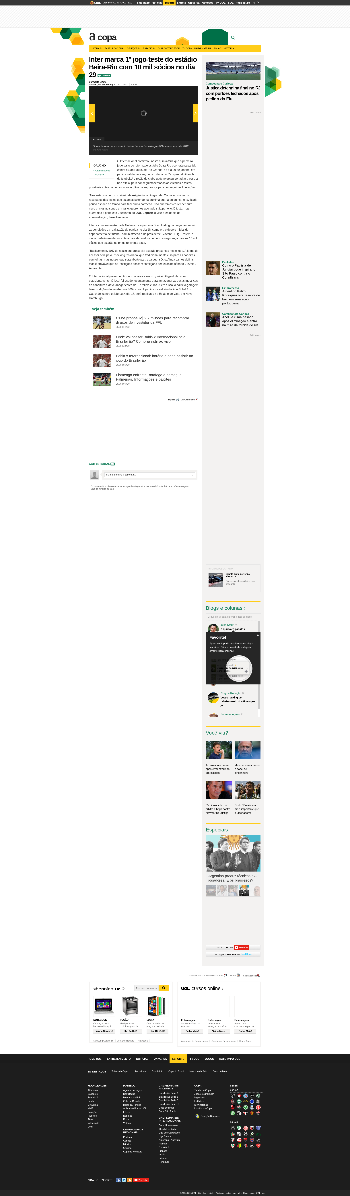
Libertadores (139, 1071)
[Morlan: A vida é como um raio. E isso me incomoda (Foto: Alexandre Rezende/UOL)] (255, 895)
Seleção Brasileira (210, 1116)
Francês (163, 1151)
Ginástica (93, 1104)
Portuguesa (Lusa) (233, 1146)
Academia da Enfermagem (194, 1041)
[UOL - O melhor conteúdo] (94, 4)
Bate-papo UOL (229, 1058)
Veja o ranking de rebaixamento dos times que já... (238, 701)
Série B (234, 1122)
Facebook (119, 1180)
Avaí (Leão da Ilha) (258, 1128)
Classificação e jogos (102, 172)
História (229, 48)
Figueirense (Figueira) (258, 1101)
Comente (105, 76)
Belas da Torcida (132, 1104)
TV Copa (187, 48)
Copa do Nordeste (132, 1151)
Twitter (124, 1180)
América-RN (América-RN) (245, 1128)
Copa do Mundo (221, 1071)
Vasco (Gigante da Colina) (252, 1146)
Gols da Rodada (131, 1101)
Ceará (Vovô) (245, 1134)
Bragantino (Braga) (239, 1134)
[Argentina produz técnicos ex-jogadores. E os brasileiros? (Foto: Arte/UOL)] (244, 895)
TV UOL (220, 2)
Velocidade (93, 1123)
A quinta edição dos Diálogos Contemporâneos (237, 630)
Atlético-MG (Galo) (233, 1096)
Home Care (245, 1041)
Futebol (92, 1101)
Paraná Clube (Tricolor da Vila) (252, 1140)
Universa (193, 2)
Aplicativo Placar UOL (135, 1108)
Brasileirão (157, 1071)
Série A (234, 1090)
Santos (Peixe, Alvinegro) (239, 1113)
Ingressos (199, 1097)
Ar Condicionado (125, 1041)
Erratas (233, 975)
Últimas (96, 48)
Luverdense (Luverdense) (252, 1134)
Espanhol (164, 1147)
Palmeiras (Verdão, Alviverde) (233, 1113)
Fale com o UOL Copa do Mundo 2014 (206, 975)
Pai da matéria (202, 48)
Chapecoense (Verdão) (258, 1096)
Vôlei (90, 1126)
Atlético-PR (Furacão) (239, 1096)
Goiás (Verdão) (245, 1107)
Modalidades (97, 1085)
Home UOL (95, 1058)
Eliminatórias (201, 1104)
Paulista (127, 1137)
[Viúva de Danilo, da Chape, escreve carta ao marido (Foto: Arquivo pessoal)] (233, 895)
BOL (231, 2)
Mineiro (127, 1144)
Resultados (129, 1094)
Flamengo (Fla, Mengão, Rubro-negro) (233, 1107)
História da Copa (203, 1108)
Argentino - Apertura (169, 1140)
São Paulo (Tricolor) (245, 1113)
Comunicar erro (188, 400)
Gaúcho (127, 1148)
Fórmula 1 (93, 1097)
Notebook (143, 1041)
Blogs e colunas (224, 608)
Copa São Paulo (167, 1111)
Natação (92, 1112)
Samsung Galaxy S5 (103, 1041)
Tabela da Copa (114, 48)
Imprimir (171, 400)
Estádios (148, 48)
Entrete (181, 2)
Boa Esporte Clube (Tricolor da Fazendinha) (233, 1134)
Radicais (92, 1115)
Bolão (217, 48)
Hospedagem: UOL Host (254, 1193)
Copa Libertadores (168, 1125)
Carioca (127, 1140)
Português (164, 1161)
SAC (130, 2)
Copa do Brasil (176, 1071)
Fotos (126, 1119)
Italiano (162, 1158)
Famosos (207, 2)
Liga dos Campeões (169, 1132)
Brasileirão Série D (168, 1104)
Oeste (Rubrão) (245, 1140)
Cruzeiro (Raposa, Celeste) (252, 1101)
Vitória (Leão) (258, 1113)
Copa (107, 37)
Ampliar (186, 90)
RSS (130, 1180)
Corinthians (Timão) (233, 1101)
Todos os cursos (249, 989)
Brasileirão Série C (168, 1100)
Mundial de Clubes (168, 1129)
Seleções (133, 48)
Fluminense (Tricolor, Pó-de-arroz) (239, 1107)
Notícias (157, 2)
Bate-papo (143, 2)
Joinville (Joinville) (233, 1140)
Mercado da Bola (198, 1071)
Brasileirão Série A (168, 1093)
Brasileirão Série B (168, 1096)
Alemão (163, 1143)
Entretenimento (119, 1058)
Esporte (169, 2)
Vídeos (127, 1123)
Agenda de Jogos (132, 1090)
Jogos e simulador (204, 1094)
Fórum (126, 1112)
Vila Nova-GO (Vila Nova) (258, 1146)
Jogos (209, 1058)
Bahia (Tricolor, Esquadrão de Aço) (245, 1096)
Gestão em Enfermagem (223, 1041)
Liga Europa (165, 1136)
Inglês (162, 1154)
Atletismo (93, 1090)
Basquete (93, 1094)
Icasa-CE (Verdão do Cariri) (258, 1134)
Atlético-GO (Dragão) (252, 1128)
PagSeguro (243, 2)
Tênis (91, 1119)
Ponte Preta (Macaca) (258, 1140)
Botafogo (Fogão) (252, 1096)
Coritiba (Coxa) (239, 1101)
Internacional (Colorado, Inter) (258, 1107)
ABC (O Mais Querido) (233, 1128)
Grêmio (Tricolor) (252, 1107)
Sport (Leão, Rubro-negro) (252, 1113)
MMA (90, 1108)
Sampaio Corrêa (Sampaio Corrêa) (239, 1146)
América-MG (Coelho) (239, 1128)
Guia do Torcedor (169, 48)
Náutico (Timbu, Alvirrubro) (239, 1140)
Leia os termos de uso (102, 489)
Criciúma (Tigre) (245, 1101)
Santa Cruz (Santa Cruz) (245, 1146)
